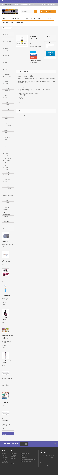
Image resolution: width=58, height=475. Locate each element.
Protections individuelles (13, 22)
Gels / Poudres (7, 99)
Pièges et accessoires (6, 175)
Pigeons (25, 18)
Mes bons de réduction (26, 461)
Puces (5, 60)
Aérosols (6, 48)
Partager (34, 54)
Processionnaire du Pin (6, 145)
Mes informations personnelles (28, 459)
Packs (5, 43)
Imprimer (34, 62)
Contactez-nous (45, 4)
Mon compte (25, 451)
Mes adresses (24, 457)
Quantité (48, 43)
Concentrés (7, 186)
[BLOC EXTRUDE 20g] (5, 272)
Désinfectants (36, 18)
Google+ (34, 57)
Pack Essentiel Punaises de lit (5, 401)
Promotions (14, 453)
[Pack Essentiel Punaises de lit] (5, 395)
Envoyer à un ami (36, 60)
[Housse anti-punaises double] (5, 413)
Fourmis (6, 95)
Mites (5, 162)
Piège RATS (5, 241)
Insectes (15, 18)
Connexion (52, 4)
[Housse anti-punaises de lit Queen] (5, 373)
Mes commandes (25, 453)
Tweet (33, 52)
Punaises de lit (7, 76)
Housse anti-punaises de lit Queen (7, 379)
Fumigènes (6, 50)
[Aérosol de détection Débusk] (5, 355)
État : (31, 44)
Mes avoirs (23, 455)
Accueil (6, 18)
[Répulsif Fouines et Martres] (5, 312)
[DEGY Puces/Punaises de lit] (5, 288)
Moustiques (7, 179)
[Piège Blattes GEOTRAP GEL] (5, 254)
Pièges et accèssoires (6, 56)
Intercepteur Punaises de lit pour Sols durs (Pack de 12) (7, 337)
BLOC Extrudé (5, 277)
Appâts (6, 118)
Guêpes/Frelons (6, 114)
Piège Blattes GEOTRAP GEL (6, 260)
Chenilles (6, 132)
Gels (5, 46)
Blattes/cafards (7, 41)
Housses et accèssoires (6, 91)
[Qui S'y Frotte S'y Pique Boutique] (10, 11)
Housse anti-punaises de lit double (7, 419)
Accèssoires (7, 74)
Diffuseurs (6, 183)
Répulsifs (48, 18)
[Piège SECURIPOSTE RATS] (5, 236)
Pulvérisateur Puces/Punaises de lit (7, 294)
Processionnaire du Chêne (6, 138)
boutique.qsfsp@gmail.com (46, 465)
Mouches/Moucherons (8, 195)
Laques (6, 64)
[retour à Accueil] (3, 28)
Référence (32, 41)
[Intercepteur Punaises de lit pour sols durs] (5, 330)
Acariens (6, 148)
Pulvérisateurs (7, 53)
